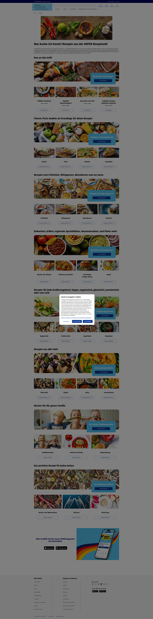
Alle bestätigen (87, 321)
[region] (77, 309)
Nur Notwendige (77, 321)
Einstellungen (66, 321)
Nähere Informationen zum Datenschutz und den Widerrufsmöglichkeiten (76, 317)
